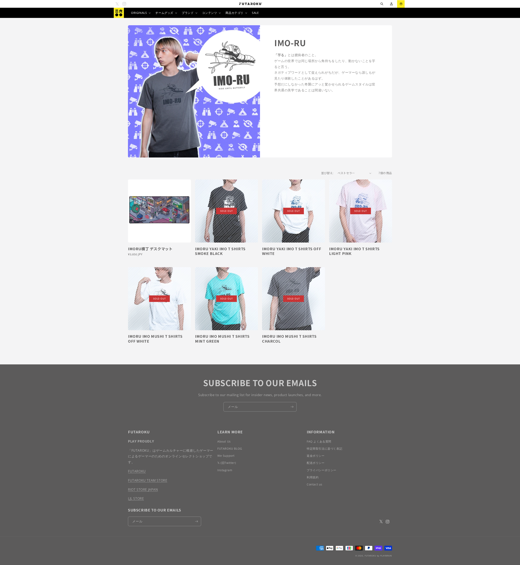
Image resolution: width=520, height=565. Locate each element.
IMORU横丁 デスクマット (150, 248)
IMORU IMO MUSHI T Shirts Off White (155, 338)
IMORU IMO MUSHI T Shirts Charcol (289, 338)
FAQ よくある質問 (319, 441)
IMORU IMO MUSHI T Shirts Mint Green (222, 338)
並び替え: (327, 173)
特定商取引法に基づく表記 (324, 448)
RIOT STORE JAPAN (143, 489)
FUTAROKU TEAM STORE (147, 480)
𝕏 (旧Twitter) (226, 463)
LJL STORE (136, 498)
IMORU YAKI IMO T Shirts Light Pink (354, 251)
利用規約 (312, 477)
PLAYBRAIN (386, 555)
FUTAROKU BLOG (229, 448)
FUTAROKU (137, 471)
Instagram (224, 470)
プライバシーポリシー (321, 470)
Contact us (314, 484)
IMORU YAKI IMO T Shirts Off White (291, 251)
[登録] (291, 407)
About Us (224, 441)
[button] (382, 4)
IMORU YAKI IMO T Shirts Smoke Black (220, 251)
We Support (226, 456)
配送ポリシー (316, 463)
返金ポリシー (316, 456)
